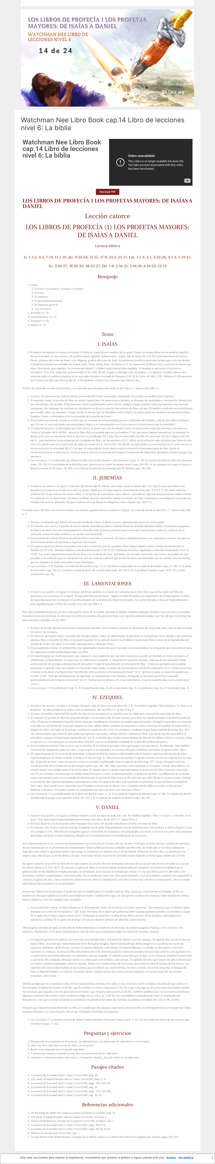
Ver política (185, 1157)
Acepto (171, 1157)
